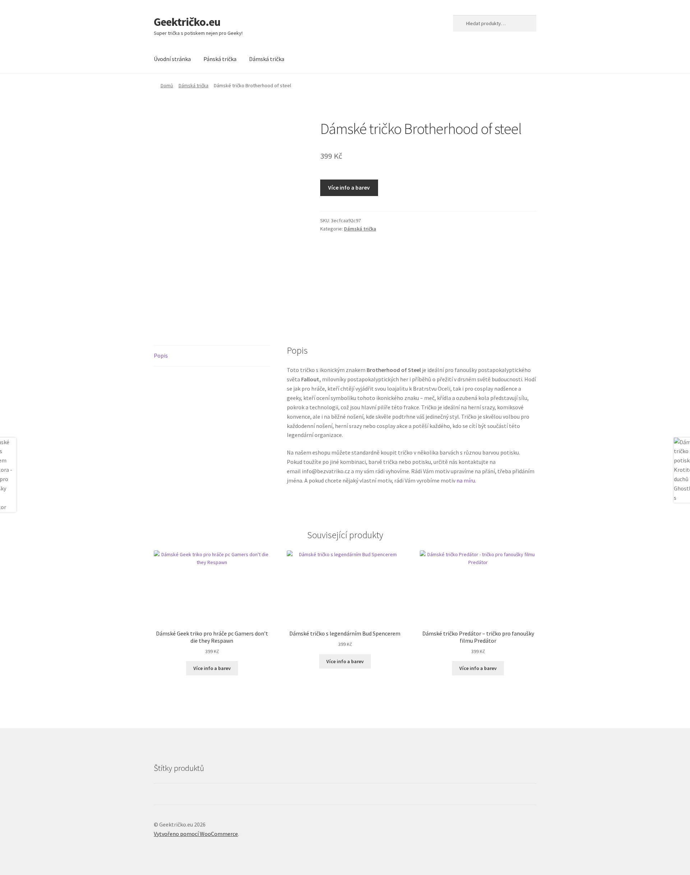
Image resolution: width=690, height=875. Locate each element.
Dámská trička (266, 58)
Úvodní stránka (172, 58)
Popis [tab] (161, 355)
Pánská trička (219, 58)
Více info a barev (349, 187)
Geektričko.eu (187, 22)
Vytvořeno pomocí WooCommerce (196, 833)
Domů (167, 85)
